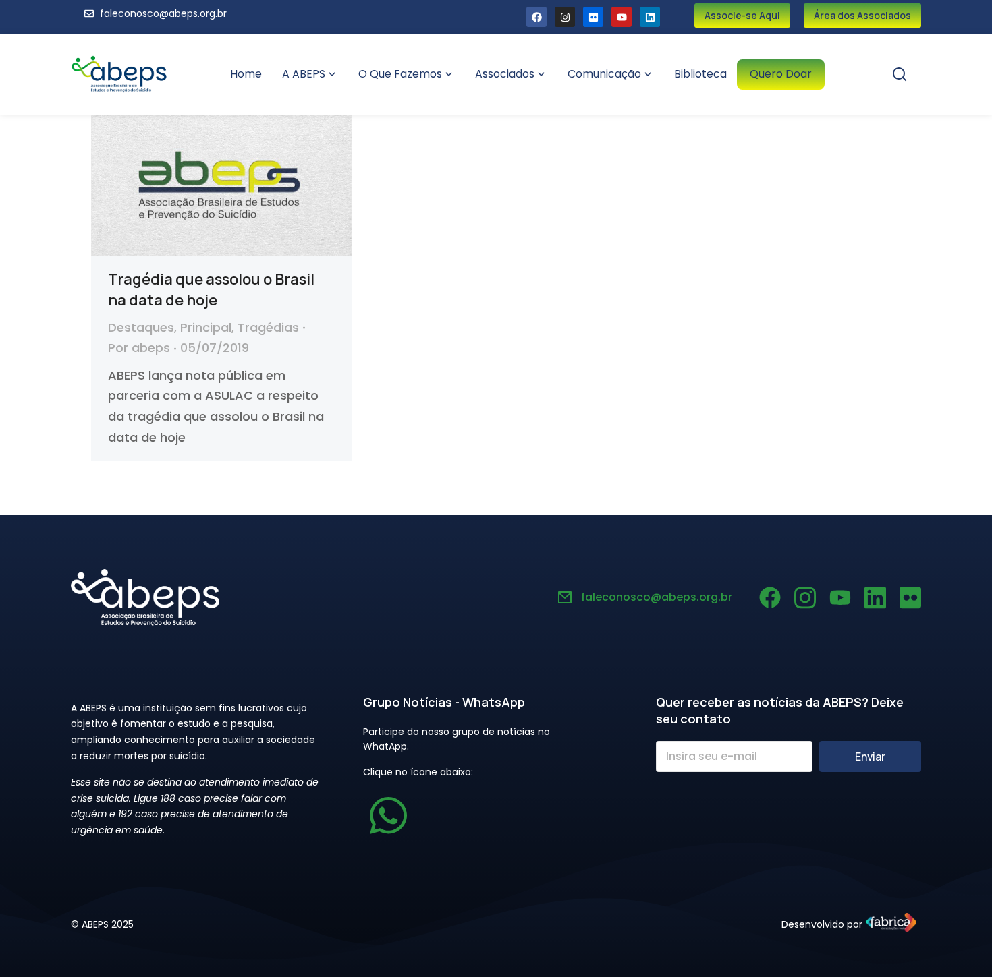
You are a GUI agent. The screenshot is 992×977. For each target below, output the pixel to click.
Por (139, 347)
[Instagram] (565, 17)
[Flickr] (593, 17)
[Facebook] (536, 17)
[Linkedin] (650, 17)
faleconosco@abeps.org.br (656, 597)
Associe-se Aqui (742, 15)
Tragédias (268, 327)
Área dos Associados (862, 15)
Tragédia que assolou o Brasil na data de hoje (211, 289)
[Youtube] (621, 17)
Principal (205, 327)
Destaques (141, 327)
